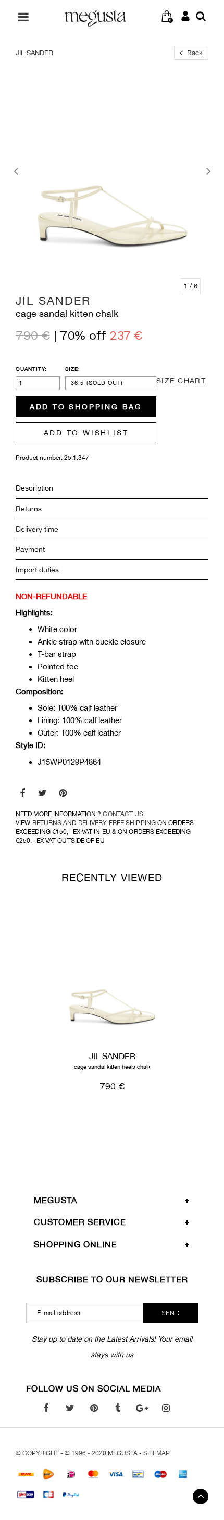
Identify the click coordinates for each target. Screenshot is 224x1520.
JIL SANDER (53, 300)
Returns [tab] (29, 509)
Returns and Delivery (69, 823)
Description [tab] (34, 488)
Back (194, 53)
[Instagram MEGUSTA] (165, 1407)
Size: (72, 369)
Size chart (181, 381)
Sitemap (156, 1453)
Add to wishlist (86, 433)
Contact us (123, 814)
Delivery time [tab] (37, 529)
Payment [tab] (30, 549)
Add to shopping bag (86, 407)
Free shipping (132, 823)
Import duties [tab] (37, 569)
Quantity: (31, 369)
